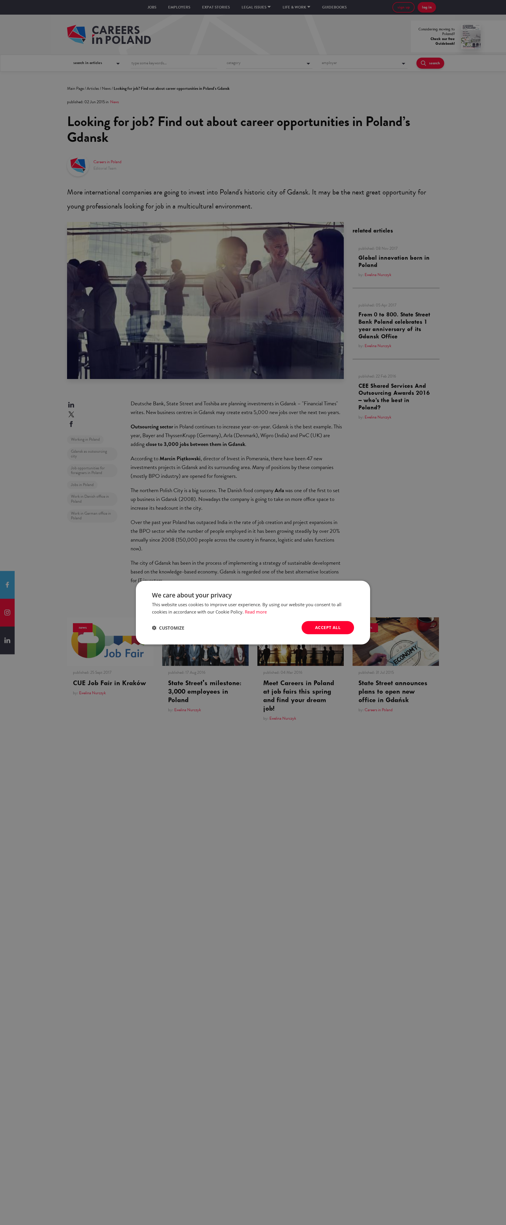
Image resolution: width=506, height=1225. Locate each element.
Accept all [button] (328, 627)
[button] (168, 627)
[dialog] (253, 612)
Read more (256, 611)
